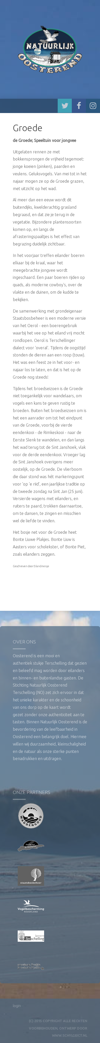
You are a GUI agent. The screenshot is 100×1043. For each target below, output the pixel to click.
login (17, 1006)
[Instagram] (93, 106)
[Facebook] (79, 106)
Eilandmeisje (41, 566)
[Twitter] (65, 106)
